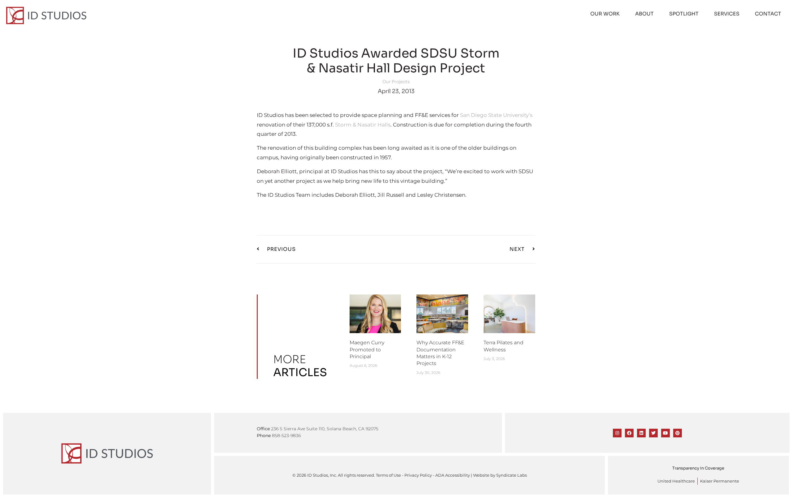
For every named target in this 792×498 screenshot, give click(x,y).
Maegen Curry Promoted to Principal (367, 349)
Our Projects (396, 81)
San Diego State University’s (496, 115)
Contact (768, 14)
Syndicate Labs (511, 475)
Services (726, 14)
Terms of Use (388, 475)
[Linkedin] (641, 433)
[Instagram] (617, 433)
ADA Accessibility (452, 475)
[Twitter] (653, 433)
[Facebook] (629, 433)
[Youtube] (665, 433)
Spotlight (684, 14)
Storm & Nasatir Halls (362, 125)
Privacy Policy (418, 475)
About (644, 14)
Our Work (605, 14)
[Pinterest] (677, 433)
